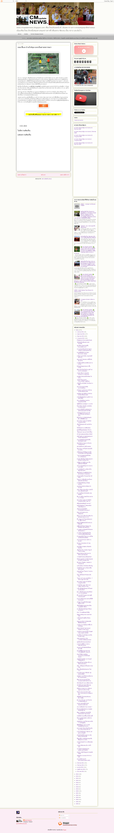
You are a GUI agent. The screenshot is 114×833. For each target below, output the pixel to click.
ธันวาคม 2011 (80, 771)
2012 (77, 774)
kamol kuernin (28, 820)
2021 (77, 793)
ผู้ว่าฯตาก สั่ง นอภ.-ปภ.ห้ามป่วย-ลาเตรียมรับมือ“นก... (84, 700)
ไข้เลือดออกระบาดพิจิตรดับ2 (83, 427)
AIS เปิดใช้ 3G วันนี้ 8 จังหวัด (84, 446)
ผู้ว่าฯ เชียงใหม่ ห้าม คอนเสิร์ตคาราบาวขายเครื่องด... (84, 592)
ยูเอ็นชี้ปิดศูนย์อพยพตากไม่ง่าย (84, 430)
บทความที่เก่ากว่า (64, 174)
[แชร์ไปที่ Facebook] (25, 126)
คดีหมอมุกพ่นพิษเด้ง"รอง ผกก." (84, 503)
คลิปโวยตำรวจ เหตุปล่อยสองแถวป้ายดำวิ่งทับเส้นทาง (85, 437)
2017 (77, 784)
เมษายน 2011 (80, 332)
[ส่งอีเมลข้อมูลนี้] (20, 126)
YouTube (26, 34)
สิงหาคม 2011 (80, 763)
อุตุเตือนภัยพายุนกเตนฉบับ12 (84, 642)
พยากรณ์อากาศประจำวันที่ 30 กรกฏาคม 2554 (84, 582)
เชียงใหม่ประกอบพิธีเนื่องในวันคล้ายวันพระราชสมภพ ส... (84, 473)
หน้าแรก (19, 34)
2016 (77, 782)
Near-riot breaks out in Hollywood (82, 513)
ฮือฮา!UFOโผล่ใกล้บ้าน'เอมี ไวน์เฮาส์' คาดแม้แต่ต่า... (84, 370)
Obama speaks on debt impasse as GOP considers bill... (85, 559)
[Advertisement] (85, 172)
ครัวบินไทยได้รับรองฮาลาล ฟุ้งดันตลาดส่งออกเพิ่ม (84, 735)
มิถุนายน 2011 (80, 336)
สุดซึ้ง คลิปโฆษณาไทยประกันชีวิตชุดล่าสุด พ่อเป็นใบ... (84, 526)
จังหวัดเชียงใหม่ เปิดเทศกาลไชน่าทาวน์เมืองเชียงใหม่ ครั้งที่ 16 (88, 237)
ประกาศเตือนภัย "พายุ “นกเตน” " (84, 706)
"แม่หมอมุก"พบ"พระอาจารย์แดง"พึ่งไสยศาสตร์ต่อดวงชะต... (83, 414)
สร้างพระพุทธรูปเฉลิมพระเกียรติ (84, 434)
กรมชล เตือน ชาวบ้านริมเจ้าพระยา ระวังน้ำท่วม (83, 373)
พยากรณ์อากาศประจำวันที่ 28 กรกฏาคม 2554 (84, 421)
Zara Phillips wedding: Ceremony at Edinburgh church (83, 655)
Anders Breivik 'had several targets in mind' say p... (83, 629)
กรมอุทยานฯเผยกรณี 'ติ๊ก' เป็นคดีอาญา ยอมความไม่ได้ (84, 632)
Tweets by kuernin (78, 120)
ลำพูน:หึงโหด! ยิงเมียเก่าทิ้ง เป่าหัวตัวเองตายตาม (84, 663)
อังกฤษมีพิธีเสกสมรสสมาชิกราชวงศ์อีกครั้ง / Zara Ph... (84, 651)
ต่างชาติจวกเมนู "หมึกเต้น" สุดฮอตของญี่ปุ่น (84, 673)
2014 (77, 778)
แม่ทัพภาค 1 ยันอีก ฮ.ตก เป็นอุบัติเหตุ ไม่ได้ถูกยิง (83, 463)
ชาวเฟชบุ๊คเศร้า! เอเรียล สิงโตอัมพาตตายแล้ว (84, 470)
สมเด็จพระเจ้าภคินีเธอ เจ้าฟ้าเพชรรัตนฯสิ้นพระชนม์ (84, 394)
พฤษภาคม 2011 (81, 334)
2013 (77, 776)
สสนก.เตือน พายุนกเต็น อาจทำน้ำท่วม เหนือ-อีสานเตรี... (85, 490)
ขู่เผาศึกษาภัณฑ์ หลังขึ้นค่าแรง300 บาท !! (82, 346)
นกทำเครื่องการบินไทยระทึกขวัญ (85, 565)
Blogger (64, 829)
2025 (77, 801)
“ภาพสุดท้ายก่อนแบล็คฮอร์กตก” (84, 556)
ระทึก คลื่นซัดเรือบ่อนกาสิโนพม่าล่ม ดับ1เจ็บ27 (85, 589)
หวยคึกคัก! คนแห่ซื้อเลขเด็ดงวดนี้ (85, 715)
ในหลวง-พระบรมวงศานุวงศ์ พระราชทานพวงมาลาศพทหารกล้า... (85, 693)
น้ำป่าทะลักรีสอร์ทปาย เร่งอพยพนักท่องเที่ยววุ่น (84, 709)
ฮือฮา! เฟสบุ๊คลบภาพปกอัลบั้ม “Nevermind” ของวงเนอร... (84, 713)
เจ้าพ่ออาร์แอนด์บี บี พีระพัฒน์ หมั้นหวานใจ (84, 602)
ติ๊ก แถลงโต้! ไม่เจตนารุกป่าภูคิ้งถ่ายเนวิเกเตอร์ (84, 596)
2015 (77, 780)
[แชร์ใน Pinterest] (26, 126)
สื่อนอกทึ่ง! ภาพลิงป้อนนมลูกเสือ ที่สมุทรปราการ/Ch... (84, 739)
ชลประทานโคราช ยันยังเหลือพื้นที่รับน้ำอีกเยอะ (84, 622)
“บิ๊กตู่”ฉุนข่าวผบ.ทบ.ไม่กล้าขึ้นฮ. (84, 432)
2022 (77, 795)
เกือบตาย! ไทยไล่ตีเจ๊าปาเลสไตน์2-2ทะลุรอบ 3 (83, 509)
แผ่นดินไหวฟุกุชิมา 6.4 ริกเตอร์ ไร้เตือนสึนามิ (84, 659)
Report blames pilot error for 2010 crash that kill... (84, 554)
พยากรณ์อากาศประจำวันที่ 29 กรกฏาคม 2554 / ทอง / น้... (84, 500)
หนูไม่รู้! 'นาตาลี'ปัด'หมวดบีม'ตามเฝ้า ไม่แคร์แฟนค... (85, 676)
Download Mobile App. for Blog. (70, 825)
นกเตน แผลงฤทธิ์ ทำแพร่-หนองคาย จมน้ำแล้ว (83, 704)
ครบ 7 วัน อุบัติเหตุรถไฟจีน (83, 612)
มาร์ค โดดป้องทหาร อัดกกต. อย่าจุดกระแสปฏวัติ (84, 732)
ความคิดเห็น (63, 817)
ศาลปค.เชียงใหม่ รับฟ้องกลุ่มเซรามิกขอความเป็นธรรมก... (85, 459)
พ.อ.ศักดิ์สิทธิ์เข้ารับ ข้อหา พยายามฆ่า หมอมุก (83, 353)
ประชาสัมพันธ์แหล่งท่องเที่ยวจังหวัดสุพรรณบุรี (84, 440)
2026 (77, 803)
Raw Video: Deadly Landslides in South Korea (84, 406)
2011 (77, 330)
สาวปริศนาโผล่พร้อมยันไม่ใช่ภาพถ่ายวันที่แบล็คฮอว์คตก (84, 533)
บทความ (62, 815)
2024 (77, 799)
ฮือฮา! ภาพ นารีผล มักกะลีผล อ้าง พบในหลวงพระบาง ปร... (85, 516)
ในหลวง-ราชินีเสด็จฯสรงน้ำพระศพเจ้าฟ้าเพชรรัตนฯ (84, 480)
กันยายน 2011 (80, 765)
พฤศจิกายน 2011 (81, 769)
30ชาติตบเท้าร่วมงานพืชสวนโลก (85, 683)
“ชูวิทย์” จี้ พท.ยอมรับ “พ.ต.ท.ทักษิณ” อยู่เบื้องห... (83, 380)
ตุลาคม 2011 (80, 767)
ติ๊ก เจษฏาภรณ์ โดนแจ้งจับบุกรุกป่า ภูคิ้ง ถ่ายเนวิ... (84, 520)
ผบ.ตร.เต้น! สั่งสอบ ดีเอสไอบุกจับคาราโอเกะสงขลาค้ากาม (84, 729)
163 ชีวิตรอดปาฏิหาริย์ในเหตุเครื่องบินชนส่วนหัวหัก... (84, 685)
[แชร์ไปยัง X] (23, 126)
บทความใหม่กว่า (22, 174)
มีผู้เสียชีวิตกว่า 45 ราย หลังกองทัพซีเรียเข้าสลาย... (83, 725)
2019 (77, 789)
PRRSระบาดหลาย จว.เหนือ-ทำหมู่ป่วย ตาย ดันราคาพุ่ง (84, 689)
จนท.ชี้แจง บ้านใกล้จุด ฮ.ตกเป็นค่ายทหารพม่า (84, 635)
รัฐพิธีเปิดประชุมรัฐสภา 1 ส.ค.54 (85, 403)
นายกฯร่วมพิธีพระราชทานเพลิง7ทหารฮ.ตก (83, 644)
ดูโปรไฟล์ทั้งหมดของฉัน (21, 823)
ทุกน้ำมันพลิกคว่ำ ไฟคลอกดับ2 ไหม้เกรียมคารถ (84, 506)
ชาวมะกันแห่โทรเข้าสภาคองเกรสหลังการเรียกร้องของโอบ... (84, 349)
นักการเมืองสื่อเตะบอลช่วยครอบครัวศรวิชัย (83, 401)
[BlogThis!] (22, 126)
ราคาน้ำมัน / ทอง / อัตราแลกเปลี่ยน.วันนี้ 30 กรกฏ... (84, 585)
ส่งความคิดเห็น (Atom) (47, 178)
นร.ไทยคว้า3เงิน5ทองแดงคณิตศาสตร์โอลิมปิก (83, 749)
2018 (77, 786)
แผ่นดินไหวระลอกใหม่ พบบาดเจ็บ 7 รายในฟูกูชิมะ (85, 722)
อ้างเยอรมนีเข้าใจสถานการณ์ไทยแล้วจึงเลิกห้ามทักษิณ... (85, 537)
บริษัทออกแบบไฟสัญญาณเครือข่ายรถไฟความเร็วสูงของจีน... (84, 452)
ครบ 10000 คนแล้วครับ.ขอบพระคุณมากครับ (83, 759)
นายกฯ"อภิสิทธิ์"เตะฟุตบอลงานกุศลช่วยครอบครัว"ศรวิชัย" (84, 410)
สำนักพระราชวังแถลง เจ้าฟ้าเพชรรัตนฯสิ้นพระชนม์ (84, 390)
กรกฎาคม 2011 (81, 338)
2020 (77, 791)
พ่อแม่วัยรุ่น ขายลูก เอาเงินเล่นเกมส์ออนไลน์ (84, 443)
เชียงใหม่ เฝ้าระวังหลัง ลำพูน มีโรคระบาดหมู (84, 550)
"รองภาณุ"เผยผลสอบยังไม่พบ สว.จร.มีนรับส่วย (84, 456)
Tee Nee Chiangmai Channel (37, 34)
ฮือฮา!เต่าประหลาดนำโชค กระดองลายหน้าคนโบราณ (84, 680)
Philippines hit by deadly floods (84, 340)
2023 (77, 797)
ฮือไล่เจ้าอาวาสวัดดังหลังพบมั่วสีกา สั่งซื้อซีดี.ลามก (84, 418)
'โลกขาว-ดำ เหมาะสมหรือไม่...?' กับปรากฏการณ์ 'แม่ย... (85, 579)
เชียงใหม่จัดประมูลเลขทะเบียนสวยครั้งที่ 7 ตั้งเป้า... (84, 606)
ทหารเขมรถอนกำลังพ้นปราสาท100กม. (82, 387)
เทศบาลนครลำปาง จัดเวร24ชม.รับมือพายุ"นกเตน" (84, 639)
